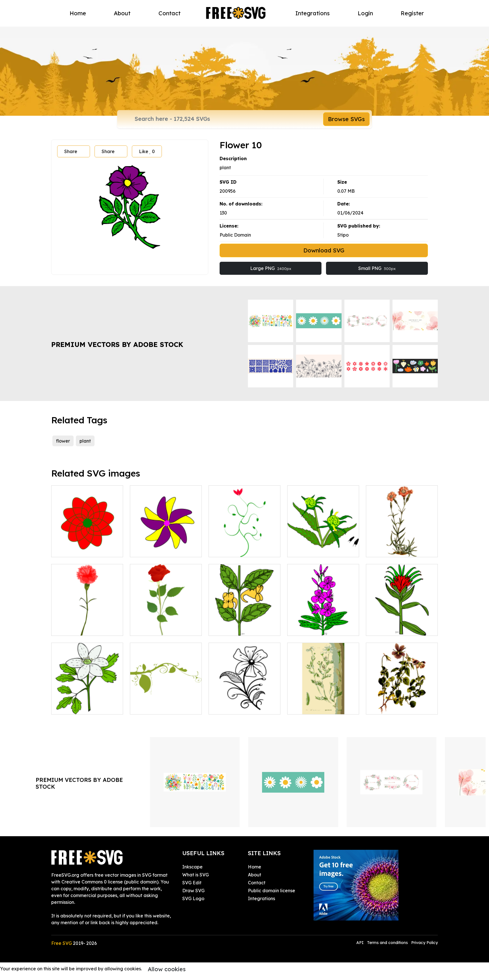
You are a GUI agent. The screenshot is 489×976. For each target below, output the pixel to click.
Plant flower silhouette (239, 706)
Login (365, 13)
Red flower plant (75, 628)
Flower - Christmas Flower (85, 549)
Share (70, 151)
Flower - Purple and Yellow (165, 549)
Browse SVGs (346, 119)
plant (85, 441)
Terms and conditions (387, 942)
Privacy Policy (424, 942)
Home (78, 13)
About (122, 13)
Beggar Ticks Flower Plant (322, 549)
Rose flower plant (155, 628)
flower (63, 441)
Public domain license (271, 890)
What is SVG (195, 875)
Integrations (312, 13)
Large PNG (270, 268)
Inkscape (192, 867)
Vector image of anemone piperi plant (87, 703)
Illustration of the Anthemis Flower (323, 703)
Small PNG (377, 268)
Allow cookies (167, 969)
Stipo (343, 235)
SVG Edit (191, 882)
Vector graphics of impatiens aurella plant (244, 624)
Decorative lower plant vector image (166, 703)
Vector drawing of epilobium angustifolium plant (323, 621)
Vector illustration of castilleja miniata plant (402, 624)
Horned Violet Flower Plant (401, 706)
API (360, 942)
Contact (169, 13)
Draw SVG (193, 890)
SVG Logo (193, 898)
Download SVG (323, 250)
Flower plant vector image (244, 549)
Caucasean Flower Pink (398, 549)
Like (147, 151)
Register (412, 13)
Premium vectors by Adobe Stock (117, 344)
